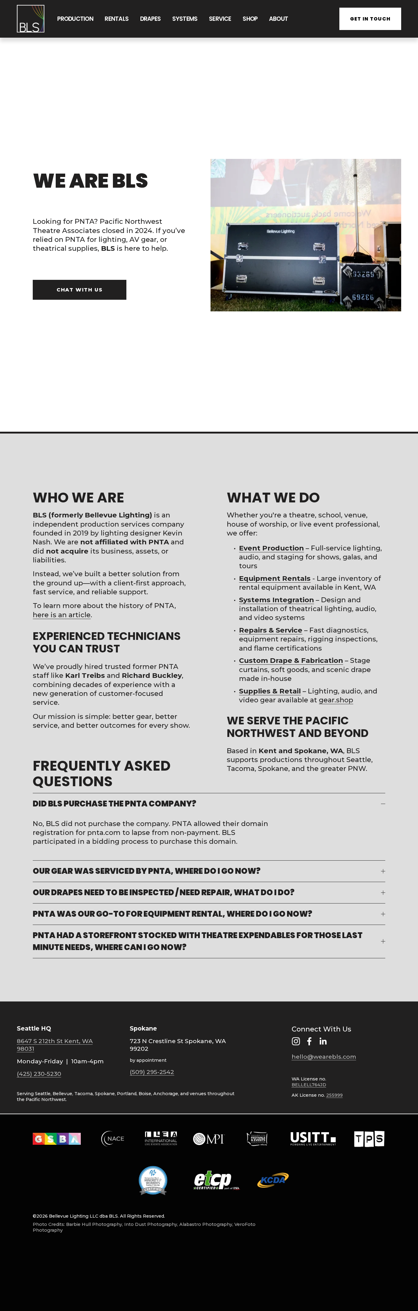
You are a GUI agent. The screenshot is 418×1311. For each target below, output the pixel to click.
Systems (185, 18)
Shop (250, 18)
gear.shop (336, 700)
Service (220, 18)
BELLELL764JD (309, 1084)
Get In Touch (370, 18)
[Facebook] (309, 1041)
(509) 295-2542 (152, 1072)
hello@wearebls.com (324, 1056)
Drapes (150, 18)
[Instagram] (296, 1041)
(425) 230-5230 (39, 1073)
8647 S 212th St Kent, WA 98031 (55, 1044)
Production (75, 18)
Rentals (117, 18)
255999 (334, 1095)
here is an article (62, 614)
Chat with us (80, 290)
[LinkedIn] (323, 1041)
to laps (133, 832)
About (278, 18)
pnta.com (104, 832)
